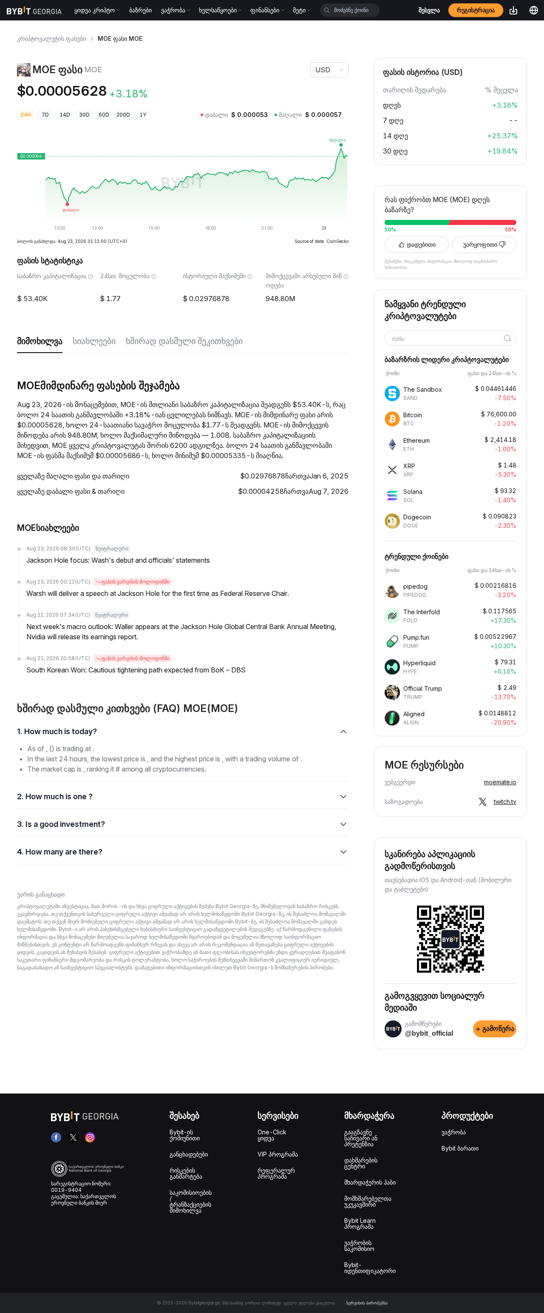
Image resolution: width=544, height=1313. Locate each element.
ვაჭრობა (454, 1132)
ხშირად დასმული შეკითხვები (184, 341)
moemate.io (500, 782)
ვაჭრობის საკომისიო (359, 1245)
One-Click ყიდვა (272, 1135)
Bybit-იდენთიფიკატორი (370, 1267)
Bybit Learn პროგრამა (360, 1223)
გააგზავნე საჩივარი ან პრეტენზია (360, 1138)
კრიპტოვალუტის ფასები (51, 38)
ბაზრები (140, 10)
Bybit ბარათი (460, 1148)
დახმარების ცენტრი (360, 1163)
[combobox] (447, 339)
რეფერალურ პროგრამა (276, 1173)
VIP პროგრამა (278, 1154)
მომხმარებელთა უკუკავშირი (367, 1201)
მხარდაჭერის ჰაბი (370, 1182)
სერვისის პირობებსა (367, 1302)
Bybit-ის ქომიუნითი (185, 1135)
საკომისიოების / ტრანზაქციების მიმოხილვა (191, 1201)
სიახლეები (94, 341)
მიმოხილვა (39, 341)
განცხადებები (189, 1154)
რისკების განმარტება (186, 1173)
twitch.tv (505, 801)
